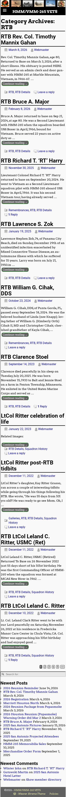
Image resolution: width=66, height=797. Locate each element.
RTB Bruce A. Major (25, 101)
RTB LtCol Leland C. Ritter (33, 606)
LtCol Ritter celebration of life (32, 419)
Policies (54, 793)
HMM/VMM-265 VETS (34, 11)
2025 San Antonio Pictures (22, 725)
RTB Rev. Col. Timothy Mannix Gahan (28, 39)
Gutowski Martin (15, 772)
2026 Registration (16, 699)
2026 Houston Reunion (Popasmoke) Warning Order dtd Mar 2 (30, 716)
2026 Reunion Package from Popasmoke (32, 706)
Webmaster (12, 779)
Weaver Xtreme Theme (31, 793)
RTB (11, 92)
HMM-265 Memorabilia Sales (24, 744)
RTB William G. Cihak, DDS (27, 290)
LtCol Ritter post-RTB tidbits (27, 465)
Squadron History (36, 449)
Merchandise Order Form (22, 751)
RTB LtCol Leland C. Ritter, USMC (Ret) (25, 539)
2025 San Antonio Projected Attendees (31, 736)
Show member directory (43, 779)
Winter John (12, 768)
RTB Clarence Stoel (24, 357)
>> (62, 666)
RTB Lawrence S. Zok (27, 224)
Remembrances (19, 210)
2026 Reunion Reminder (21, 688)
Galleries (14, 518)
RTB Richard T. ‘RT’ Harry (32, 160)
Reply (13, 214)
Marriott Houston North (21, 703)
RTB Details (22, 92)
